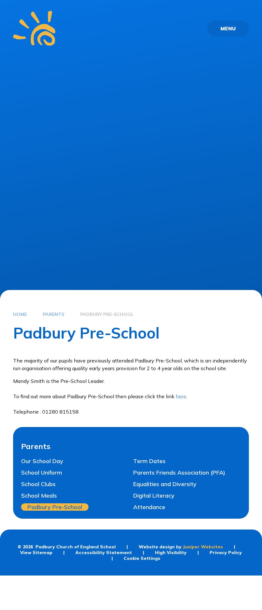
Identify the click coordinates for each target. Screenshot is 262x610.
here (181, 396)
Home (20, 314)
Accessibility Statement (103, 552)
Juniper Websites (203, 547)
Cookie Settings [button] (142, 558)
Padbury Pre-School (107, 314)
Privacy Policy (226, 552)
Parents (53, 314)
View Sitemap (36, 552)
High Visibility (171, 552)
